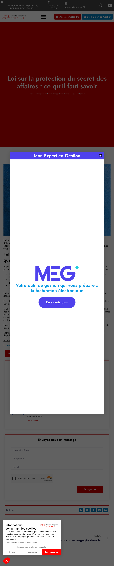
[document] (57, 283)
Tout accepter (51, 552)
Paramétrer (32, 552)
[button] (6, 560)
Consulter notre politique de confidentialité (22, 543)
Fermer (12, 552)
